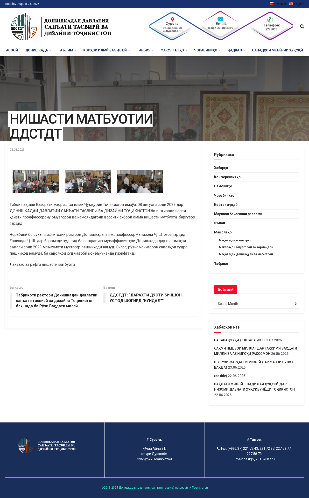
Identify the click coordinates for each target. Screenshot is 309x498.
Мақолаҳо (223, 232)
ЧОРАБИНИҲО (205, 50)
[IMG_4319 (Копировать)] (36, 181)
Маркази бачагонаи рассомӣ (238, 214)
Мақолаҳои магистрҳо (235, 240)
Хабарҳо (221, 168)
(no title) (220, 376)
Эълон (219, 223)
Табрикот (222, 264)
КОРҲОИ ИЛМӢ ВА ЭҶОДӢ (105, 50)
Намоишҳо (223, 186)
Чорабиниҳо (224, 195)
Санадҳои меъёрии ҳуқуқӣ (277, 50)
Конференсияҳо (227, 177)
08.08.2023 (17, 149)
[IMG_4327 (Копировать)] (88, 181)
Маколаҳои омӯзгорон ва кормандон (246, 247)
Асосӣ (12, 50)
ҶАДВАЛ (234, 50)
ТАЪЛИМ (65, 50)
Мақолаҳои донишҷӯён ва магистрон (246, 254)
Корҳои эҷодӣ (226, 205)
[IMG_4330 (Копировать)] (140, 181)
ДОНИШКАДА (36, 50)
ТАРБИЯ (143, 50)
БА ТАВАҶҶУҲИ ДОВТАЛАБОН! (239, 340)
